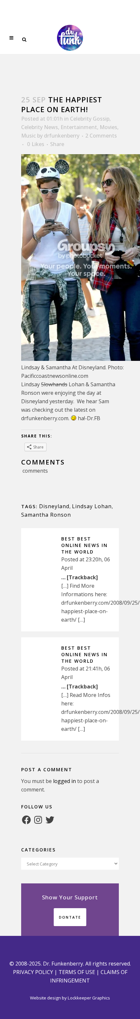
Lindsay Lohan (92, 506)
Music (28, 135)
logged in (64, 781)
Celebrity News (39, 127)
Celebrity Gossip (89, 118)
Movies (108, 127)
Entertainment (79, 127)
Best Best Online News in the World (84, 545)
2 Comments (101, 135)
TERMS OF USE (77, 972)
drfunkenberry (61, 135)
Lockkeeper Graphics (89, 998)
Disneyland (54, 506)
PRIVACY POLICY (33, 972)
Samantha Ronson (46, 514)
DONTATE (70, 917)
